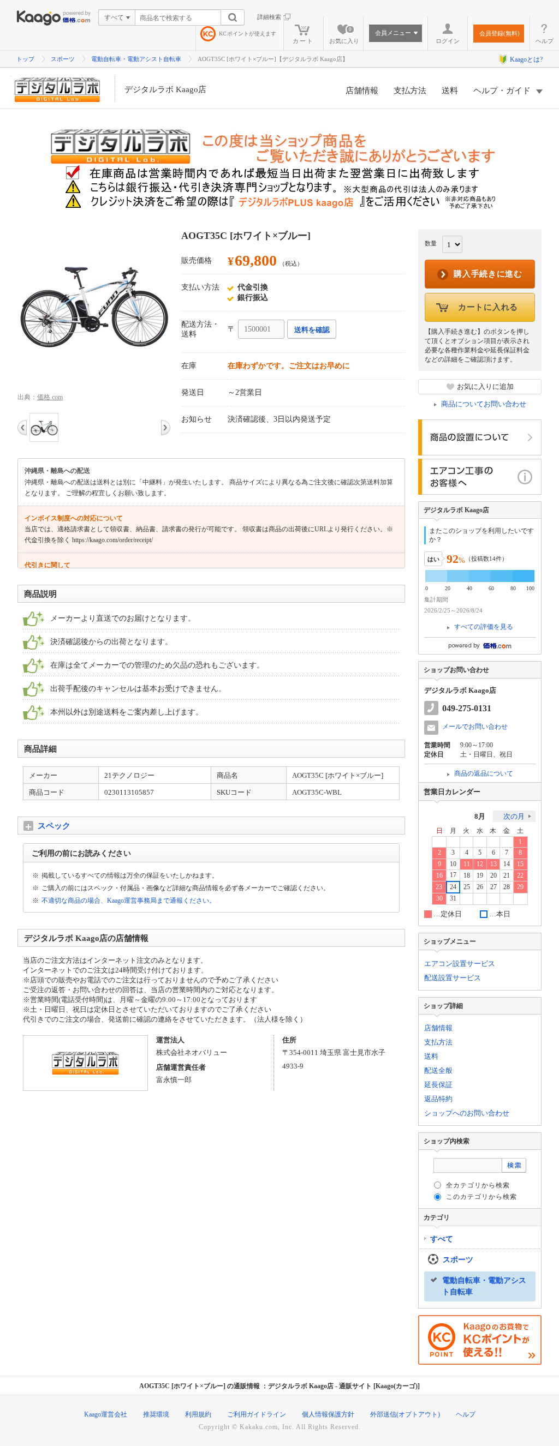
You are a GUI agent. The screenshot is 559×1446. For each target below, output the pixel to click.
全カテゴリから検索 (478, 1185)
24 (453, 887)
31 (453, 898)
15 (520, 864)
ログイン (448, 41)
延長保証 (438, 1085)
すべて (441, 1239)
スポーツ (63, 59)
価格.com (50, 397)
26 (480, 887)
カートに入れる (488, 307)
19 (480, 875)
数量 (431, 243)
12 (480, 864)
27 (493, 887)
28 (506, 887)
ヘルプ (545, 41)
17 (453, 875)
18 (466, 875)
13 (493, 864)
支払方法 (410, 90)
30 (439, 898)
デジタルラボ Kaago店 (165, 89)
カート (303, 41)
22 (520, 875)
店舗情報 (362, 90)
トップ (25, 59)
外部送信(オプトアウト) (405, 1414)
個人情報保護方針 (328, 1414)
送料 (450, 90)
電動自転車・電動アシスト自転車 (136, 59)
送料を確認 (312, 330)
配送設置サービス (452, 978)
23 (439, 887)
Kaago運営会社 (105, 1414)
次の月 (514, 816)
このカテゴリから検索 (481, 1197)
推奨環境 (156, 1414)
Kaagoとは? (526, 59)
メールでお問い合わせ (475, 726)
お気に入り (344, 35)
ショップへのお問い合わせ (466, 1113)
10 (453, 864)
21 (506, 875)
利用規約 (198, 1414)
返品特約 (438, 1099)
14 (506, 864)
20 (493, 875)
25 (466, 887)
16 (439, 875)
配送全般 (438, 1070)
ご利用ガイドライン (256, 1414)
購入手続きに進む (488, 273)
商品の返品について (483, 773)
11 (466, 864)
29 (520, 887)
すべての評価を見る (483, 627)
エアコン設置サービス (459, 963)
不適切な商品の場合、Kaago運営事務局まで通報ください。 (128, 900)
